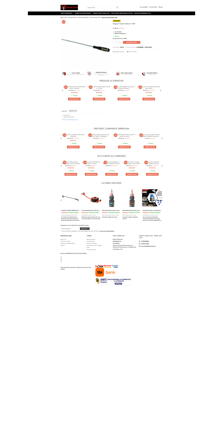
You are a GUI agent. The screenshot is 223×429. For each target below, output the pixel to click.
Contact (63, 245)
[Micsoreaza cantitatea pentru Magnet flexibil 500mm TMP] (114, 42)
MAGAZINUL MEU (66, 236)
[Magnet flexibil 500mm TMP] (85, 44)
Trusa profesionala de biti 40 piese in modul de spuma (124, 135)
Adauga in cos (132, 42)
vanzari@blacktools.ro (148, 246)
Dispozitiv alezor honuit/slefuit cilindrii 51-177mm (99, 87)
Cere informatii (132, 51)
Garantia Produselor (92, 243)
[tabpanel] (85, 44)
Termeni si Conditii (65, 241)
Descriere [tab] (64, 111)
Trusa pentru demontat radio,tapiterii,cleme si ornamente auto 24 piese (152, 162)
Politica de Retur (91, 241)
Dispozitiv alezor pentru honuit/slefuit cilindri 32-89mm (74, 87)
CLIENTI (89, 236)
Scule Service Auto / (95, 17)
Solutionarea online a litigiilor (94, 245)
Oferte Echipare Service (83, 13)
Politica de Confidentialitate (107, 231)
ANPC (88, 247)
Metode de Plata (91, 239)
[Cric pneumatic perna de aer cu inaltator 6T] (91, 198)
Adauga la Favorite (119, 51)
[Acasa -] (69, 7)
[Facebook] (61, 257)
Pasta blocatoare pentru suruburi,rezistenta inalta (137, 210)
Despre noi (63, 239)
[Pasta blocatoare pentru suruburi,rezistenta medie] (111, 198)
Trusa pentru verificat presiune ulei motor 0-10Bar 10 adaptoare (99, 135)
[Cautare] (117, 7)
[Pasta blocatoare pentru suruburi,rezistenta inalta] (132, 198)
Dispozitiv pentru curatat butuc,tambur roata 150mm (148, 87)
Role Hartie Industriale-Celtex (121, 13)
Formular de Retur (91, 249)
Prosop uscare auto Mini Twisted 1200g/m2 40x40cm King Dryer (149, 135)
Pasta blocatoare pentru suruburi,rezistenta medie (117, 210)
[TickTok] (61, 259)
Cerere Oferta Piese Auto (101, 13)
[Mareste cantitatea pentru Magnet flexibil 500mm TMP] (120, 42)
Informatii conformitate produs (70, 119)
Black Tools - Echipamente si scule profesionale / (75, 17)
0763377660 (145, 244)
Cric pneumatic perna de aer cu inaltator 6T (94, 210)
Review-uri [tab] (73, 111)
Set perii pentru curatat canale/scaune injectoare (73, 135)
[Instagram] (61, 261)
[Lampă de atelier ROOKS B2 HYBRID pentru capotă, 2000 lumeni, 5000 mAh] (71, 198)
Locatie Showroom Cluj (142, 13)
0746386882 (145, 241)
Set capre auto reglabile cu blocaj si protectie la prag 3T (124, 87)
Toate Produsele (66, 13)
